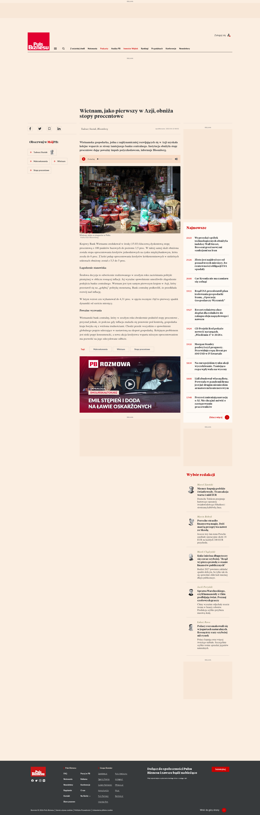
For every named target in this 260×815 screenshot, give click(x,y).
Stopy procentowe (142, 349)
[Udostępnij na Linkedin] (59, 128)
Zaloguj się (220, 35)
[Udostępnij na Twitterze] (39, 128)
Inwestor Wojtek (131, 48)
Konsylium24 (103, 790)
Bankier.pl (119, 796)
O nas (82, 790)
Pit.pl (117, 790)
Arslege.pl (119, 779)
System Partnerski (105, 785)
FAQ (65, 773)
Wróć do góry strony (209, 810)
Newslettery (184, 48)
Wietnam (121, 349)
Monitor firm (103, 802)
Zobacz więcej (215, 417)
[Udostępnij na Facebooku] (30, 128)
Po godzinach (157, 48)
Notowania (92, 48)
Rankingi (144, 48)
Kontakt (66, 796)
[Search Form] (63, 48)
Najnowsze (196, 227)
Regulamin (67, 790)
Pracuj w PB (85, 773)
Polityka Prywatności (82, 810)
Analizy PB (116, 48)
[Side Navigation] (55, 48)
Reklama (83, 779)
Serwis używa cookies (64, 810)
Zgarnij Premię (103, 779)
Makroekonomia (100, 349)
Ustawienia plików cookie (102, 810)
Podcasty (104, 48)
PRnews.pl (119, 785)
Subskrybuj (220, 769)
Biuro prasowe (69, 802)
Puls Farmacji (103, 796)
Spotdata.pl (102, 773)
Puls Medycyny (121, 773)
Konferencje (171, 48)
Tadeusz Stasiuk (40, 152)
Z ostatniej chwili (77, 48)
